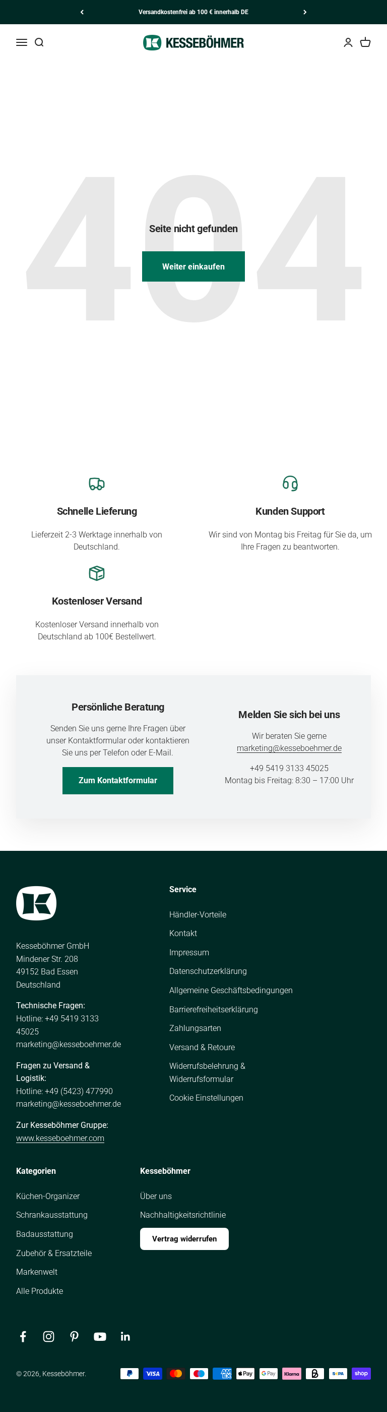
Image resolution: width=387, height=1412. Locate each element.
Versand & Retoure (202, 1047)
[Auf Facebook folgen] (23, 1336)
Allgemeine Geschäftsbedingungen (231, 990)
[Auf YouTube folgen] (100, 1336)
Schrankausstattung (52, 1215)
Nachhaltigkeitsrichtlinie (183, 1215)
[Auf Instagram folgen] (48, 1336)
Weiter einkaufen (193, 266)
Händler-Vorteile (197, 914)
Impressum (189, 952)
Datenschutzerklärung (208, 971)
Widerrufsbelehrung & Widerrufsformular (207, 1072)
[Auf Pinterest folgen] (74, 1336)
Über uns (156, 1196)
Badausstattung (44, 1234)
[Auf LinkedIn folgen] (126, 1336)
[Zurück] (82, 12)
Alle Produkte (39, 1291)
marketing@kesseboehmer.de (289, 748)
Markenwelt (36, 1272)
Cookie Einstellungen (206, 1098)
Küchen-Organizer (48, 1196)
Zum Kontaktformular (118, 780)
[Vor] (305, 12)
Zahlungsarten (195, 1028)
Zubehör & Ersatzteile (54, 1253)
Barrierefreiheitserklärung (213, 1009)
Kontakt (183, 933)
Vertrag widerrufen (184, 1238)
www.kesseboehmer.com (60, 1138)
